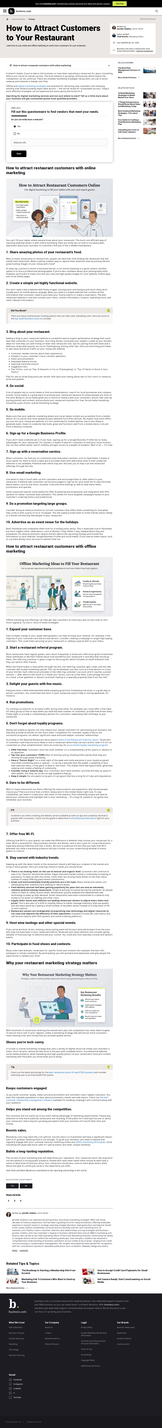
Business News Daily (126, 1327)
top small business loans (27, 318)
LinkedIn (24, 1250)
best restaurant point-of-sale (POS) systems (71, 1072)
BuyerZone (121, 1333)
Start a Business (16, 1327)
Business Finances (16, 1333)
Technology (13, 1349)
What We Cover (17, 1322)
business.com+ (111, 1304)
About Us (49, 1327)
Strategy (31, 19)
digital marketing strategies (32, 86)
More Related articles (127, 138)
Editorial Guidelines (144, 51)
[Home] (19, 11)
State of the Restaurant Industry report (78, 739)
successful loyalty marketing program (88, 745)
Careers (48, 1333)
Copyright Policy (88, 1360)
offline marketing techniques (90, 1142)
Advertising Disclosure (90, 1366)
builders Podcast (124, 1338)
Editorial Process (52, 1344)
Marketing (13, 1344)
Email (14, 1250)
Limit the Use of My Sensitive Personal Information (93, 1342)
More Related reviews (127, 78)
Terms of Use (86, 1349)
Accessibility (86, 1354)
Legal (84, 1322)
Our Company (52, 1322)
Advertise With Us (52, 1338)
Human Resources (16, 1338)
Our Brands (123, 1322)
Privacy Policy (86, 1327)
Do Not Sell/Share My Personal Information (94, 1334)
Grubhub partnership (83, 818)
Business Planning (18, 19)
